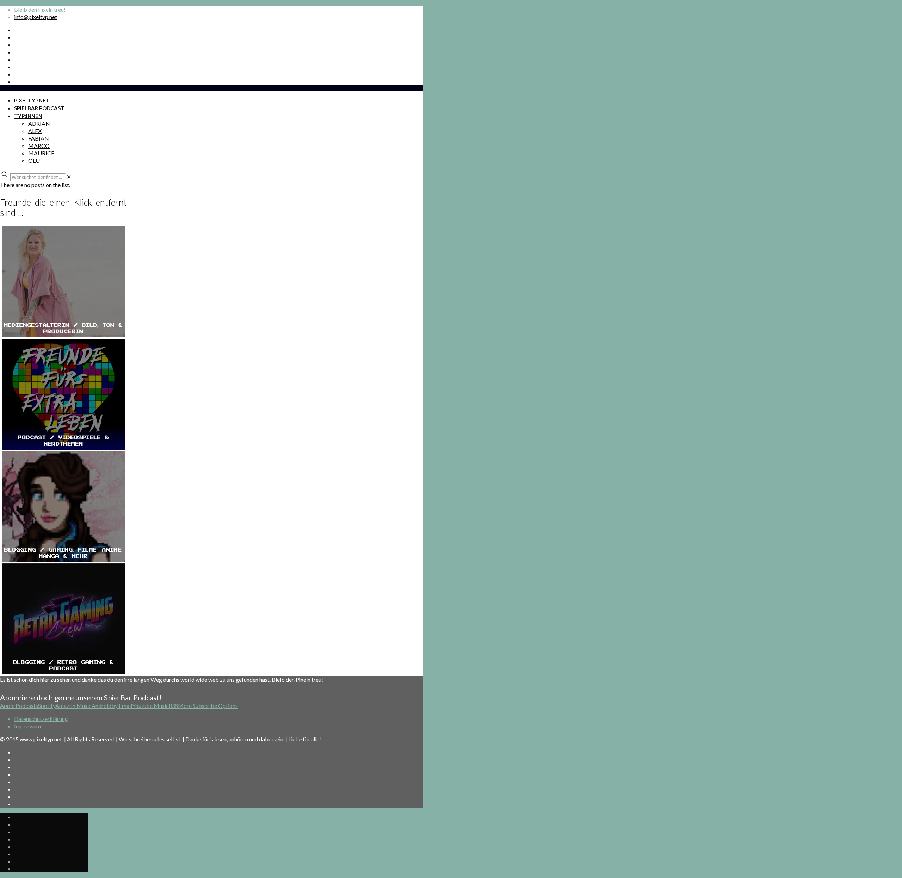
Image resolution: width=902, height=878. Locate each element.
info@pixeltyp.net (35, 16)
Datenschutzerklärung (41, 718)
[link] (69, 176)
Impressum (27, 726)
